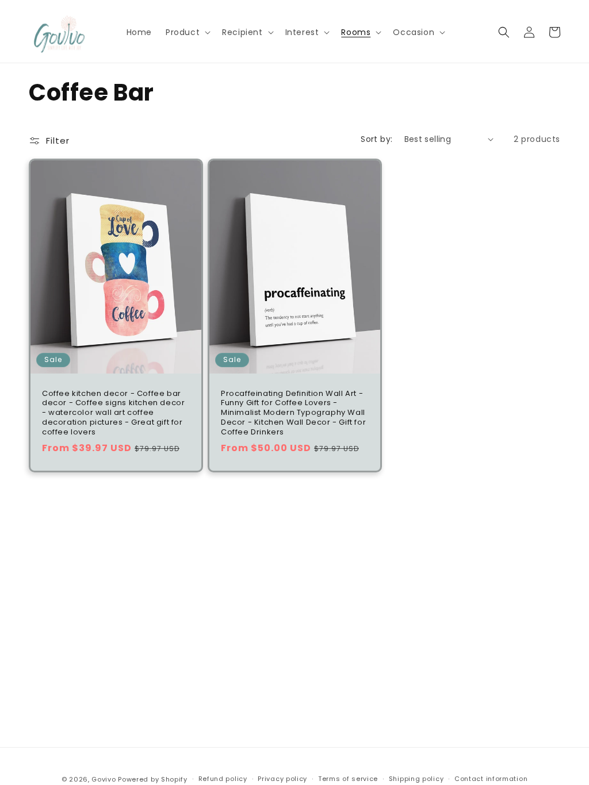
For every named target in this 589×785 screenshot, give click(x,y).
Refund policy (222, 778)
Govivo (103, 779)
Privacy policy (282, 778)
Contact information (490, 778)
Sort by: (376, 139)
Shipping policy (416, 778)
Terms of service (348, 778)
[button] (187, 32)
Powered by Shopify (153, 779)
